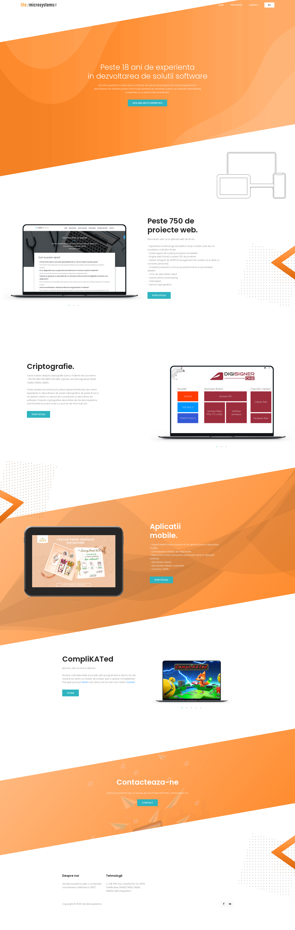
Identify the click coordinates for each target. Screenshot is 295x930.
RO (269, 5)
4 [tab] (195, 707)
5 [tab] (200, 707)
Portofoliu (236, 5)
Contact (254, 5)
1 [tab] (69, 305)
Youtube (131, 682)
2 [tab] (73, 305)
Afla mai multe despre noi (147, 103)
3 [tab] (78, 305)
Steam (85, 682)
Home (221, 5)
